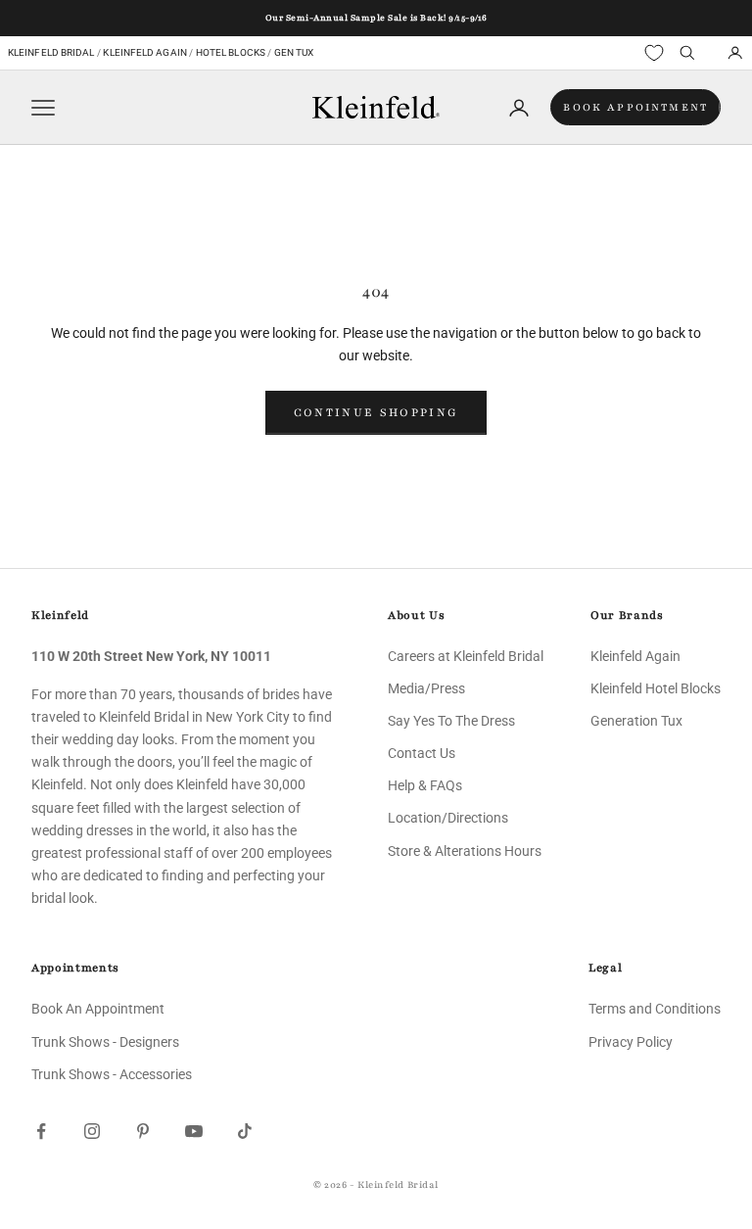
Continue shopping (376, 412)
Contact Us (421, 753)
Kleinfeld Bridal (51, 52)
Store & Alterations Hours (464, 851)
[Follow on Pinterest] (143, 1131)
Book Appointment (635, 107)
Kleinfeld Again (144, 52)
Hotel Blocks (230, 52)
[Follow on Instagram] (92, 1131)
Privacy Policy (630, 1042)
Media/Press (426, 688)
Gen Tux (294, 52)
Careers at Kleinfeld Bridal (465, 656)
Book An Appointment (97, 1008)
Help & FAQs (425, 785)
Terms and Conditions (654, 1008)
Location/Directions (448, 818)
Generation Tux (636, 721)
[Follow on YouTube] (194, 1131)
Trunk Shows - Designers (105, 1042)
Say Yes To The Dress (451, 721)
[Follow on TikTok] (245, 1131)
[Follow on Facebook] (41, 1131)
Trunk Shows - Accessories (111, 1074)
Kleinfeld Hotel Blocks (655, 688)
